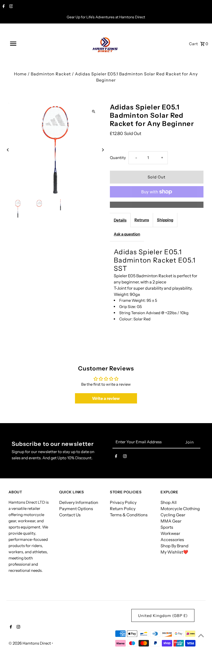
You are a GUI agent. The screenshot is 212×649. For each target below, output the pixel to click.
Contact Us (70, 514)
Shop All (169, 502)
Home (20, 73)
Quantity (118, 157)
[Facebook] (3, 7)
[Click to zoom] (94, 111)
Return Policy (122, 508)
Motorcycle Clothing (180, 508)
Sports (167, 527)
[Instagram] (10, 7)
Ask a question (127, 234)
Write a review (106, 398)
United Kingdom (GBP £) (163, 615)
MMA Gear (171, 521)
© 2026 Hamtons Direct (30, 643)
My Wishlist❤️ (174, 552)
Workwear (170, 533)
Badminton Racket (51, 73)
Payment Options (76, 508)
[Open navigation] (24, 43)
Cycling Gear (173, 514)
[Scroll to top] (201, 635)
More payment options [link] (156, 204)
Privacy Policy (123, 502)
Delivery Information (78, 502)
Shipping (165, 219)
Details (120, 220)
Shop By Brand (174, 545)
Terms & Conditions (129, 514)
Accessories (172, 539)
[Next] (103, 150)
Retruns (141, 219)
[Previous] (8, 150)
